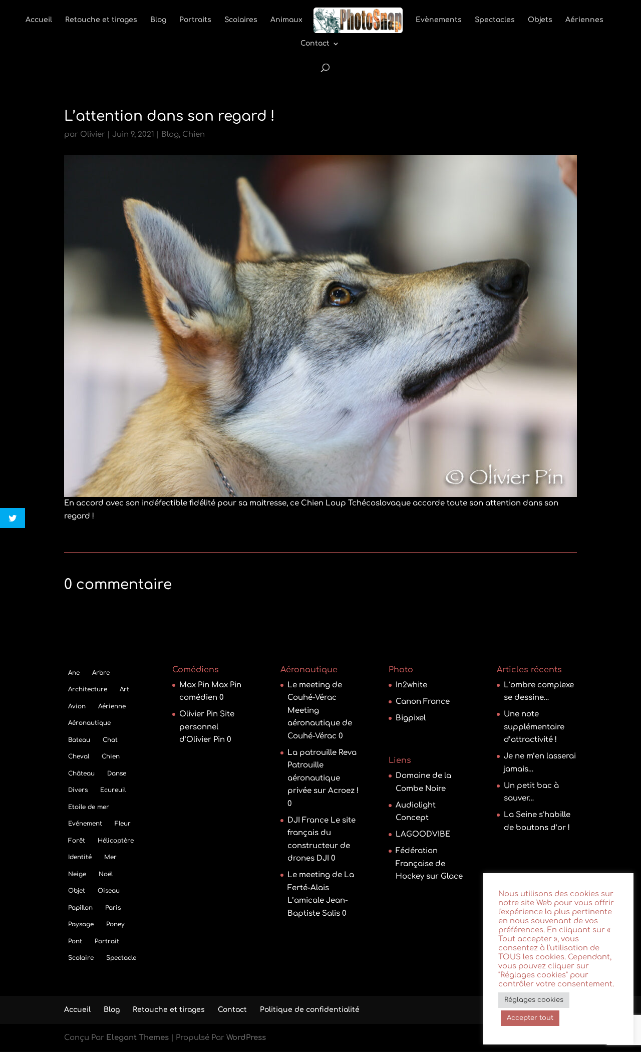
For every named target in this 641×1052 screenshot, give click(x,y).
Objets (540, 20)
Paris (113, 907)
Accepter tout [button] (530, 1017)
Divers (78, 790)
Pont (75, 941)
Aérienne (112, 706)
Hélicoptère (116, 840)
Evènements (439, 20)
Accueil (39, 20)
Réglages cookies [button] (533, 999)
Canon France (423, 701)
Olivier (92, 134)
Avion (77, 706)
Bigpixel (411, 718)
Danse (116, 773)
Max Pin (194, 685)
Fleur (123, 823)
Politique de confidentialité (310, 1009)
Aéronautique (89, 722)
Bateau (79, 739)
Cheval (78, 756)
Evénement (85, 823)
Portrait (107, 941)
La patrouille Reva (322, 752)
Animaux (286, 20)
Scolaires (240, 20)
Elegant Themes (137, 1037)
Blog (158, 20)
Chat (110, 739)
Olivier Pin (198, 714)
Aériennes (584, 20)
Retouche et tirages (101, 20)
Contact (315, 43)
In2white (411, 685)
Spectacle (121, 957)
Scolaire (81, 957)
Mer (110, 857)
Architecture (87, 689)
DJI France (308, 820)
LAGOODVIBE (423, 834)
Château (81, 773)
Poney (115, 924)
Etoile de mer (88, 807)
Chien (193, 134)
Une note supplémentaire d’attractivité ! (534, 727)
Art (124, 689)
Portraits (195, 20)
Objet (76, 890)
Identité (80, 857)
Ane (74, 672)
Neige (77, 874)
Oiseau (109, 890)
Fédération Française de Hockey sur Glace (429, 864)
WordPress (246, 1037)
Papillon (80, 907)
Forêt (76, 840)
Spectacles (495, 20)
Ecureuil (113, 790)
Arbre (101, 672)
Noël (106, 874)
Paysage (81, 924)
